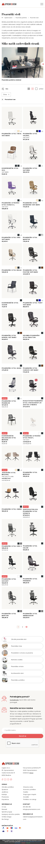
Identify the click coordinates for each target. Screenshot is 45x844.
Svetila (25, 792)
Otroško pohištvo (8, 787)
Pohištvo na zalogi (29, 799)
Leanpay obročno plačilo (11, 814)
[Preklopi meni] (41, 4)
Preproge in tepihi (29, 794)
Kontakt (26, 804)
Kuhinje (4, 794)
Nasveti (4, 809)
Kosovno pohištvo (29, 789)
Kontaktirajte (14, 700)
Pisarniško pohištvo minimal (11, 80)
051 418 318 (27, 807)
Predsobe (5, 797)
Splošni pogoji (7, 812)
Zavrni (23, 843)
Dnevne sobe (28, 787)
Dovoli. (28, 843)
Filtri (7, 89)
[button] (43, 64)
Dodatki (26, 797)
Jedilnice (5, 792)
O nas (4, 807)
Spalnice (5, 789)
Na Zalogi (5, 819)
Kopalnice (5, 799)
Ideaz (31, 773)
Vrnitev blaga (6, 817)
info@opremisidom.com (31, 809)
